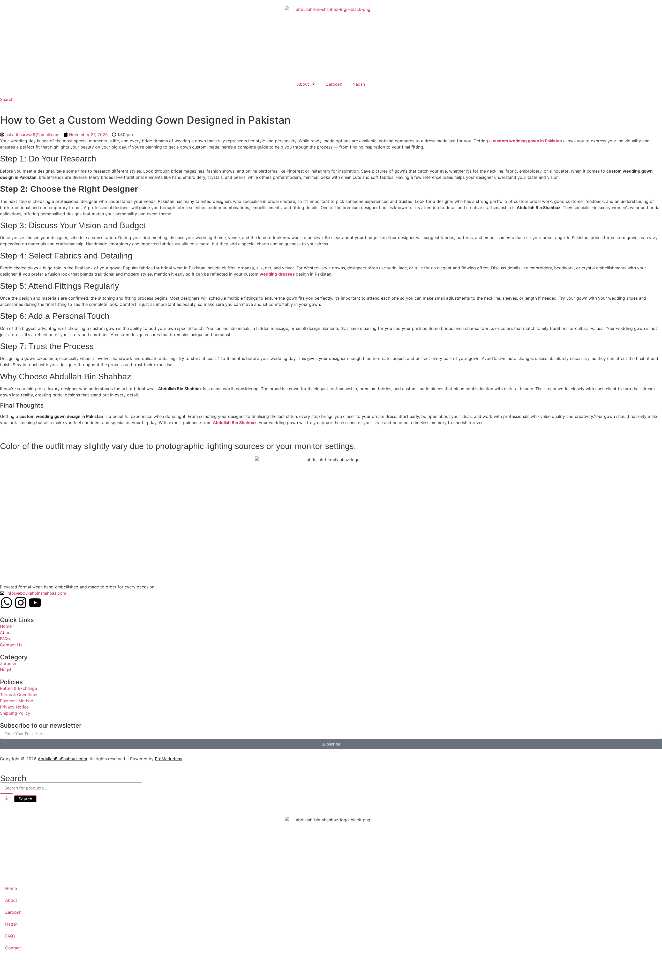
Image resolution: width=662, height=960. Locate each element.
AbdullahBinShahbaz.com (62, 758)
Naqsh (358, 84)
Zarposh (334, 84)
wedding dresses (277, 274)
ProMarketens (168, 758)
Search (25, 798)
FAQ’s (10, 936)
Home (11, 888)
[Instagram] (20, 602)
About (303, 84)
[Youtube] (34, 602)
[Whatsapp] (6, 602)
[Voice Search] (6, 798)
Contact (13, 947)
